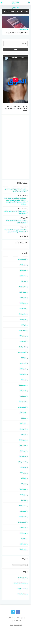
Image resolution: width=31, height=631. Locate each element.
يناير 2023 (23, 380)
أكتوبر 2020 (23, 511)
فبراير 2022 (23, 429)
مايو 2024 (23, 325)
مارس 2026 (23, 270)
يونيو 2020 (23, 533)
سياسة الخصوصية (16, 621)
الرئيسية (23, 618)
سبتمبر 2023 (22, 347)
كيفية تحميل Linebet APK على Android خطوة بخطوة (15, 212)
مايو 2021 (23, 478)
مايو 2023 (23, 358)
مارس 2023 (23, 369)
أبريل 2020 (23, 544)
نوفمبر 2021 (23, 446)
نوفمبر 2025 (22, 292)
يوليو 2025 (23, 298)
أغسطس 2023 (22, 353)
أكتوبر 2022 (23, 396)
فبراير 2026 (23, 276)
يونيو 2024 (23, 320)
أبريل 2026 (23, 265)
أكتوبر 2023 (23, 342)
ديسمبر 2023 (22, 331)
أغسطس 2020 (22, 522)
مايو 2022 (23, 418)
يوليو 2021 (23, 468)
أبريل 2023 (23, 364)
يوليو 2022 (23, 413)
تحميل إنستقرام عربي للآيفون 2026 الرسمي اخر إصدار (16, 222)
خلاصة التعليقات (21, 589)
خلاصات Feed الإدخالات (20, 583)
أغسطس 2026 (22, 259)
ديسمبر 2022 (22, 385)
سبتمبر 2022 (22, 402)
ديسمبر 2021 (22, 440)
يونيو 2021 (23, 473)
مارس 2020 (23, 550)
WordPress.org (22, 594)
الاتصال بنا (16, 618)
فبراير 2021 (23, 495)
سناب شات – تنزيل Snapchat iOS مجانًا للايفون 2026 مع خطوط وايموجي (15, 231)
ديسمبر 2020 (22, 506)
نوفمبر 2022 (22, 391)
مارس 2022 (23, 424)
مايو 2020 (23, 539)
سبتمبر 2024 (22, 314)
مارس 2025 (23, 303)
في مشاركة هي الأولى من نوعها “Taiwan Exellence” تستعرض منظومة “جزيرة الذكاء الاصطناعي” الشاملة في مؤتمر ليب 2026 (15, 201)
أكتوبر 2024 (23, 309)
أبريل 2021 (23, 484)
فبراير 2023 (23, 374)
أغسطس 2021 (22, 462)
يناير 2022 (23, 435)
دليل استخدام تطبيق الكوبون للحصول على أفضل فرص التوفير (15, 190)
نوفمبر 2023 (22, 336)
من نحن (10, 618)
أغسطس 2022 (22, 407)
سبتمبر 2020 (22, 517)
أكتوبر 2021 (23, 451)
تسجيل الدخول (22, 578)
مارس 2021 (23, 489)
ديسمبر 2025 (22, 287)
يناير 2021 (23, 500)
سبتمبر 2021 (22, 457)
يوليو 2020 (23, 528)
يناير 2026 (23, 281)
